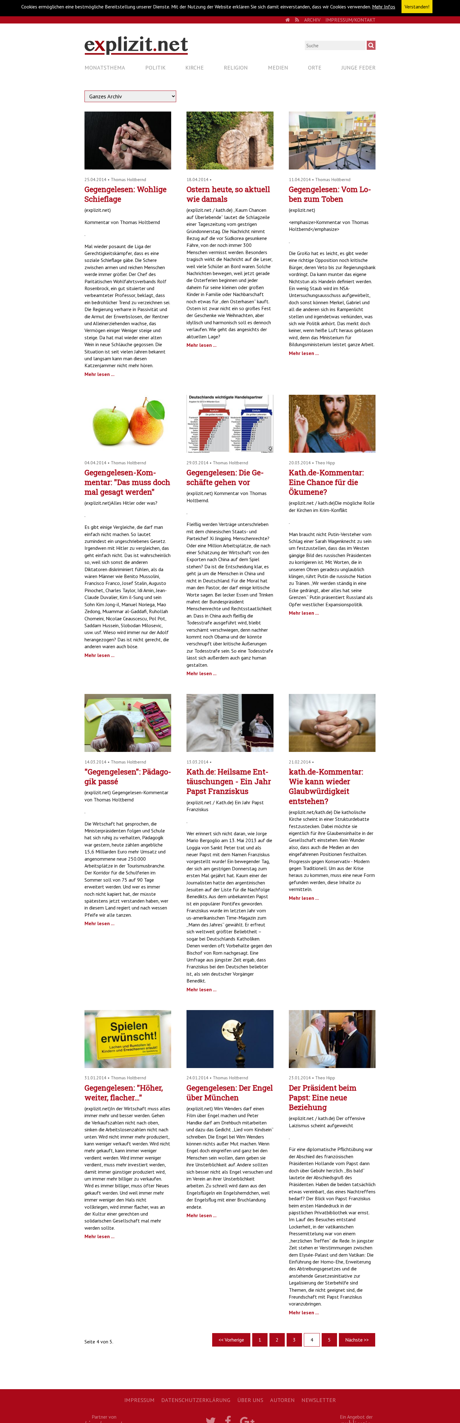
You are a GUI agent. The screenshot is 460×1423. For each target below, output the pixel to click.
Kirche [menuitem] (194, 67)
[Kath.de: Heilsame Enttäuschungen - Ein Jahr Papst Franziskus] (230, 750)
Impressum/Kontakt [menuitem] (350, 20)
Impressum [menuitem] (139, 1400)
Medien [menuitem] (278, 67)
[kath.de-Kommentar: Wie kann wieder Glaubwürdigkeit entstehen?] (332, 750)
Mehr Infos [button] (383, 6)
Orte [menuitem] (314, 67)
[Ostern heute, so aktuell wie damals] (230, 167)
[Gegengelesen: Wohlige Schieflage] (127, 167)
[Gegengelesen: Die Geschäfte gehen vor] (230, 451)
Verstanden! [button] (417, 6)
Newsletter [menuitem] (318, 1400)
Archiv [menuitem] (312, 20)
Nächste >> (357, 1340)
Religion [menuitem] (236, 67)
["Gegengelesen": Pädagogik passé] (127, 750)
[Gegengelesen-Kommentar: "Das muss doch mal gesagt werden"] (127, 451)
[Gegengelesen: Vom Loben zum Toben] (332, 167)
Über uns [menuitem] (250, 1400)
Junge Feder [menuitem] (358, 67)
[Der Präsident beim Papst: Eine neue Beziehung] (332, 1066)
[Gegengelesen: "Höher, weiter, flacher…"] (127, 1066)
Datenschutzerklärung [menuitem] (195, 1400)
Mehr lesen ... (99, 374)
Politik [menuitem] (155, 67)
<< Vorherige (231, 1340)
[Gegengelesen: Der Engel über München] (230, 1066)
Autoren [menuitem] (282, 1400)
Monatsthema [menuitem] (104, 67)
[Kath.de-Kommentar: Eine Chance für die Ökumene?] (332, 451)
